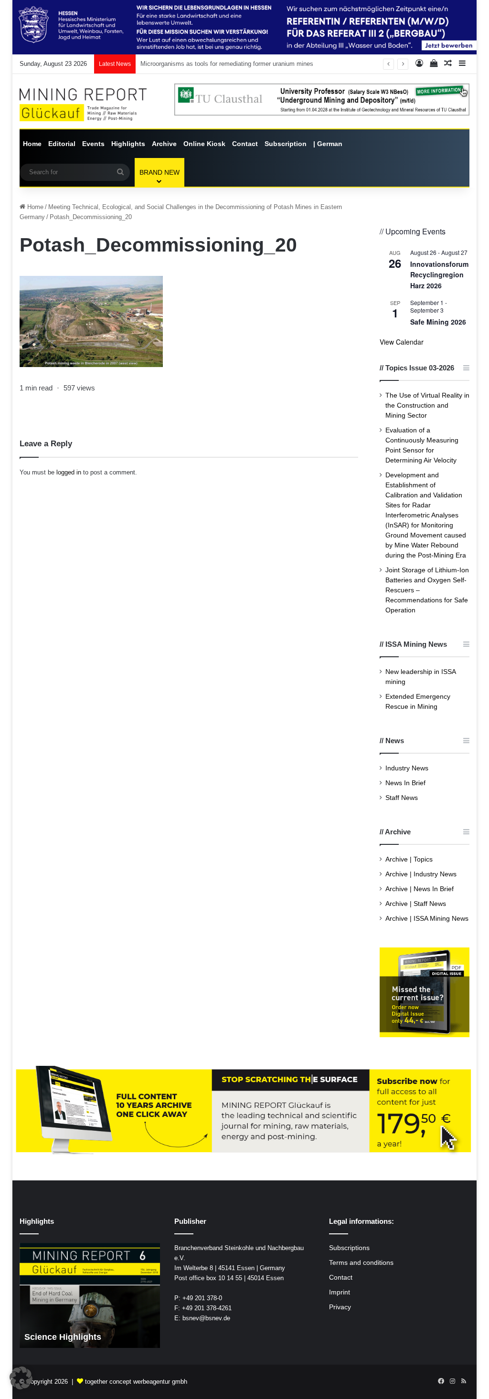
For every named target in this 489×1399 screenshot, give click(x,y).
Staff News (401, 797)
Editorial (61, 143)
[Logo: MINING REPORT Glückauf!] (90, 104)
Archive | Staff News (415, 903)
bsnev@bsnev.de (206, 1318)
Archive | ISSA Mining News (426, 918)
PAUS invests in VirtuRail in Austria (189, 63)
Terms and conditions (361, 1262)
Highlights (128, 143)
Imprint (339, 1292)
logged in (68, 472)
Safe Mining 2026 (438, 321)
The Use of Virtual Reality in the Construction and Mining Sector (427, 405)
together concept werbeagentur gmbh (136, 1381)
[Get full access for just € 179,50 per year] (244, 1111)
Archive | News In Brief (419, 889)
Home (32, 143)
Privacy (340, 1307)
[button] (21, 1378)
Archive (164, 143)
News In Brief (405, 783)
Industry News (406, 768)
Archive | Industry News (421, 874)
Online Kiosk (204, 143)
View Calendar (402, 342)
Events (93, 143)
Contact (245, 143)
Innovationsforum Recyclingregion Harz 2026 (439, 274)
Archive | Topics (409, 859)
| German (327, 143)
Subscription (286, 143)
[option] (90, 1295)
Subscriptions (349, 1248)
